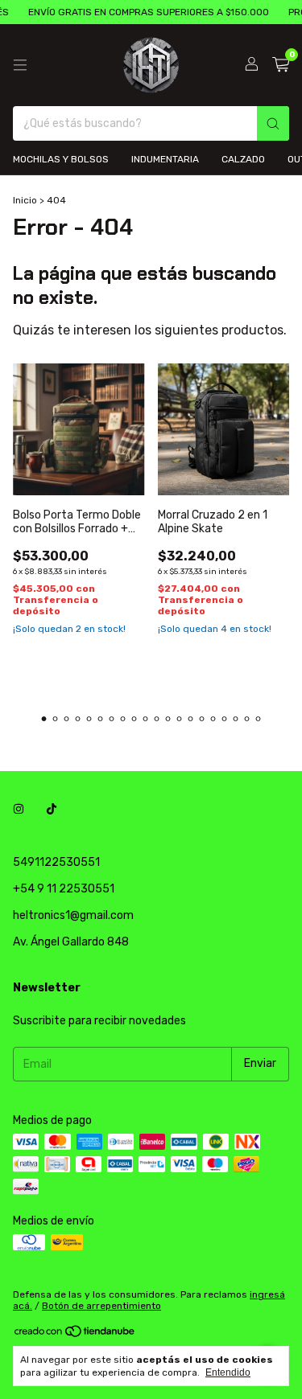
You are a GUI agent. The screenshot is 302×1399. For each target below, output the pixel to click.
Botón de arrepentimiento (101, 1305)
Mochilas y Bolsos (61, 159)
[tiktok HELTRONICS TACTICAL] (51, 810)
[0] (280, 65)
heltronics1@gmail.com (73, 915)
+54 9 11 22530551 (63, 889)
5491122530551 (56, 862)
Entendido (227, 1372)
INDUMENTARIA (165, 159)
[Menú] (20, 65)
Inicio (25, 200)
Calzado (243, 159)
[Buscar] (273, 123)
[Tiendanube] (75, 1334)
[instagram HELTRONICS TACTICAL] (18, 810)
